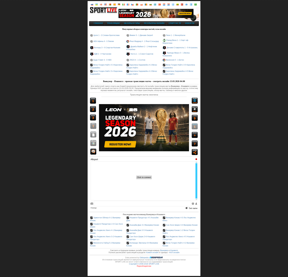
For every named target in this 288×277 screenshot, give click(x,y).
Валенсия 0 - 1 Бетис (175, 60)
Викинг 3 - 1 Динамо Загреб (141, 35)
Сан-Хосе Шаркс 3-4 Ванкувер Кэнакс (182, 225)
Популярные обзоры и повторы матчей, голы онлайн (144, 29)
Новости (189, 23)
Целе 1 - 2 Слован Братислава (106, 35)
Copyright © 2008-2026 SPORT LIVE (144, 264)
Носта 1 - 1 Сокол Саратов (141, 54)
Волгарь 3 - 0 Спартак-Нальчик (107, 48)
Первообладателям (144, 266)
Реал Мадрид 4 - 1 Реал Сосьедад (144, 41)
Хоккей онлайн (152, 252)
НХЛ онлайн (174, 252)
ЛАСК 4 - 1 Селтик (137, 60)
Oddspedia (144, 258)
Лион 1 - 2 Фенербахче (175, 35)
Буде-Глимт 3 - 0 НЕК (102, 60)
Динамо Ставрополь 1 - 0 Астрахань (182, 48)
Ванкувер (164, 250)
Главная (98, 23)
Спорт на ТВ (175, 23)
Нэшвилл (174, 250)
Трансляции (113, 23)
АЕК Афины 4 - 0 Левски (103, 41)
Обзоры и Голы (132, 23)
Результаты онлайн (154, 23)
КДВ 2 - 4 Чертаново (102, 54)
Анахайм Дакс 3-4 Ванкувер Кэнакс (144, 225)
